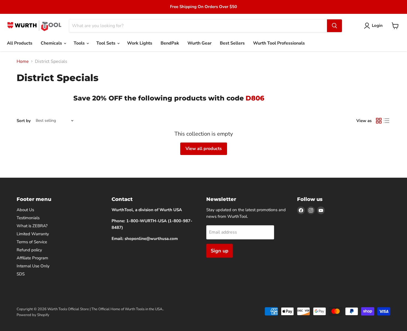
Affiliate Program (32, 258)
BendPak (170, 43)
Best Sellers (232, 43)
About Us (25, 210)
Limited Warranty (33, 234)
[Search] (334, 25)
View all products (204, 149)
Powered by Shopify (33, 314)
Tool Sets (106, 43)
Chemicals (52, 43)
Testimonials (28, 218)
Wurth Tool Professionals (279, 43)
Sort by (24, 120)
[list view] (386, 121)
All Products (19, 43)
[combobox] (198, 25)
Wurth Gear (199, 43)
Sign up (219, 250)
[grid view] (379, 121)
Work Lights (139, 43)
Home (23, 61)
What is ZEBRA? (32, 226)
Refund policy (29, 250)
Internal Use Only (33, 266)
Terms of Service (32, 242)
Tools (80, 43)
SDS (21, 274)
